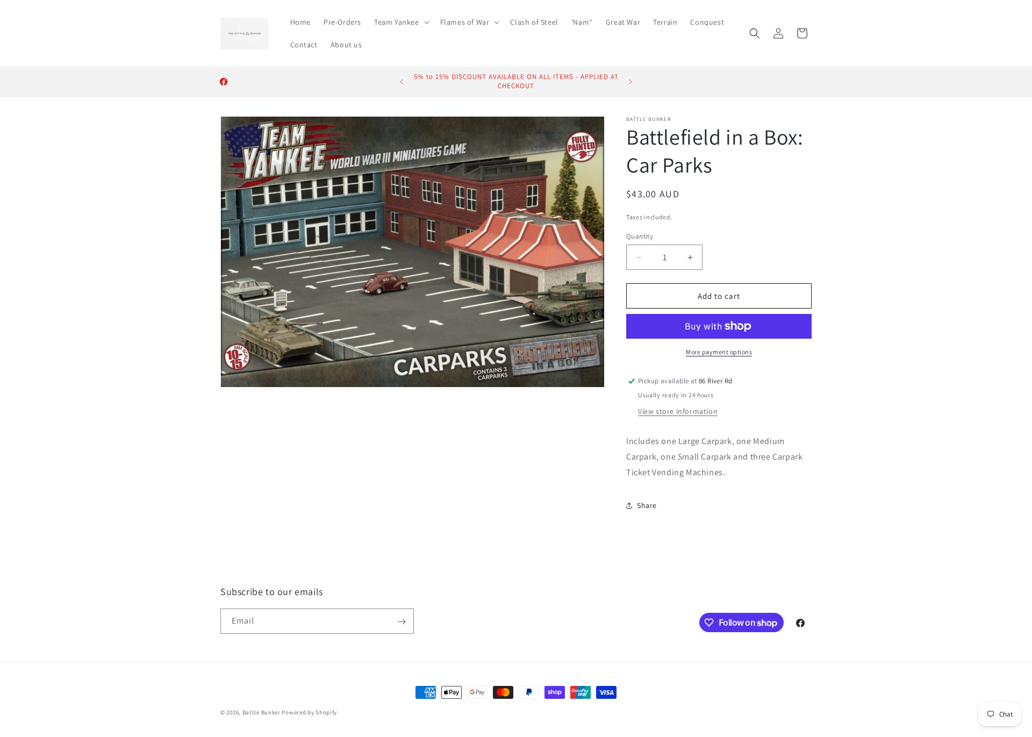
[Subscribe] (401, 621)
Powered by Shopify (309, 712)
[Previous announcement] (401, 81)
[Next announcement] (630, 81)
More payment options (719, 352)
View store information (678, 411)
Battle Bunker (261, 712)
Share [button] (647, 505)
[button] (401, 22)
